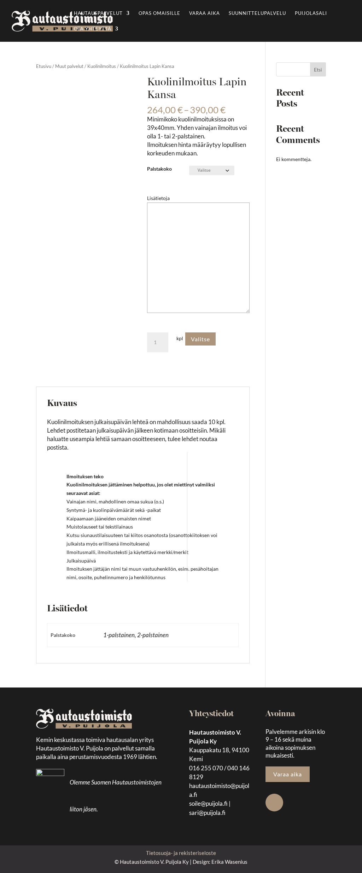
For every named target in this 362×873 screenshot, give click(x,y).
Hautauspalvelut (98, 13)
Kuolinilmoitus (101, 66)
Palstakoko (159, 169)
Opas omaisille (159, 13)
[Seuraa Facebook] (274, 802)
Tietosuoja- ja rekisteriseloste (181, 853)
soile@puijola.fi (208, 803)
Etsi (318, 70)
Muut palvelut (69, 66)
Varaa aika (204, 13)
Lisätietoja (158, 198)
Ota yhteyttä (92, 29)
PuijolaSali (311, 13)
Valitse (200, 339)
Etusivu (43, 66)
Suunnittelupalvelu (257, 13)
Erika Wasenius (229, 861)
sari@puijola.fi (207, 812)
